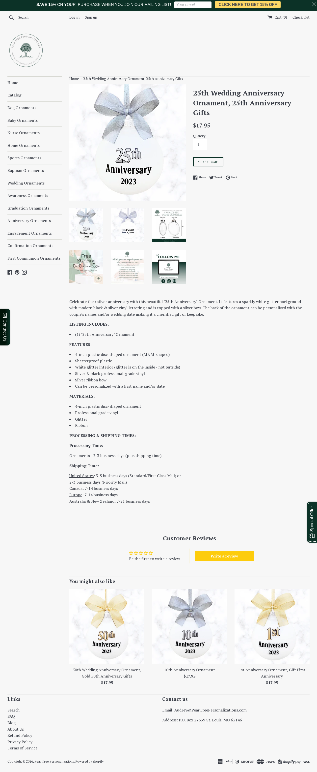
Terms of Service (22, 748)
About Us (15, 729)
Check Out (301, 17)
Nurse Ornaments (23, 132)
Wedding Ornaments (26, 183)
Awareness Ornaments (27, 195)
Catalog (14, 95)
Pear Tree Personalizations (54, 761)
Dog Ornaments (21, 107)
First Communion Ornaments (33, 258)
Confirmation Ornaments (30, 245)
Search (13, 710)
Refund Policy (19, 735)
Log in (74, 17)
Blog (11, 722)
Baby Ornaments (22, 120)
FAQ (11, 716)
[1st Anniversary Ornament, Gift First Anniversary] (272, 626)
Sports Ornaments (24, 157)
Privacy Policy (19, 741)
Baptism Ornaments (25, 170)
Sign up (91, 17)
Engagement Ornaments (29, 233)
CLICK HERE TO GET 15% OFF (248, 4)
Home (12, 82)
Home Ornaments (23, 145)
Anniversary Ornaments (29, 220)
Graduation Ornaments (28, 208)
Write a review (224, 556)
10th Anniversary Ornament (189, 670)
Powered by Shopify (89, 761)
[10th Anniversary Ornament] (189, 626)
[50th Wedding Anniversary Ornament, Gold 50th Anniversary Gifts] (106, 626)
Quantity (199, 136)
